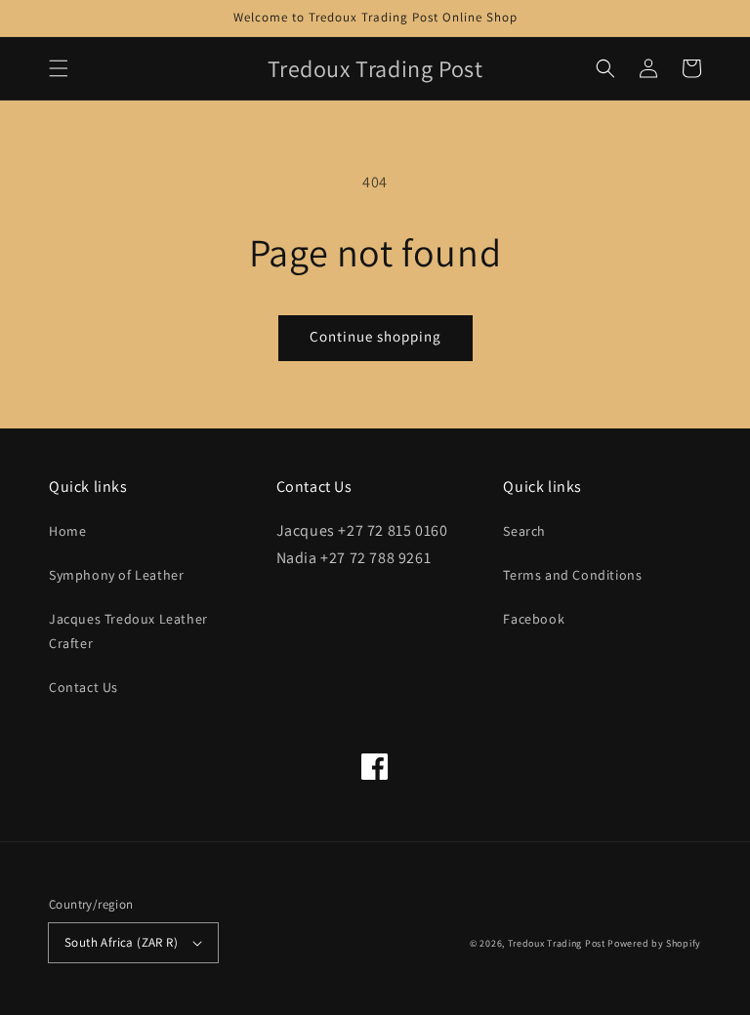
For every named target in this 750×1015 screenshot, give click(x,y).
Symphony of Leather (116, 575)
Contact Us (83, 687)
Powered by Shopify (654, 943)
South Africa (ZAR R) (121, 942)
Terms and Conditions (572, 575)
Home (67, 531)
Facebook (533, 619)
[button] (58, 68)
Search (524, 531)
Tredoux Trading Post (556, 943)
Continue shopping (375, 336)
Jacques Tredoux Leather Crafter (128, 631)
